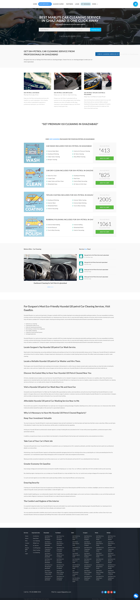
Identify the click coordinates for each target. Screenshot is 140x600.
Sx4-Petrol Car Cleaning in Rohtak (112, 549)
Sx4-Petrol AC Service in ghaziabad (48, 560)
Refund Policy (111, 599)
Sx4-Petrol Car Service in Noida (100, 537)
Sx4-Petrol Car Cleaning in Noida (100, 549)
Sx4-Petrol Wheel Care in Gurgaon (87, 555)
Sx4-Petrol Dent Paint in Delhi (76, 543)
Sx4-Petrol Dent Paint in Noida (99, 543)
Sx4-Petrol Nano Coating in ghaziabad (48, 572)
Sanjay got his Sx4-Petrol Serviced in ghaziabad (96, 269)
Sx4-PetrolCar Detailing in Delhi (76, 579)
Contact (27, 543)
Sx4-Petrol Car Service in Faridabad (60, 537)
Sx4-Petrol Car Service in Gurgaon (88, 537)
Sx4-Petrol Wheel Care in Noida (99, 555)
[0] (135, 3)
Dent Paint (35, 538)
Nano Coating (36, 550)
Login (26, 553)
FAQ (26, 540)
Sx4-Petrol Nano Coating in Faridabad (60, 572)
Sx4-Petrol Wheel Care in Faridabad (60, 555)
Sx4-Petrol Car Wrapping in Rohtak (112, 566)
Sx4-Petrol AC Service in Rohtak (111, 560)
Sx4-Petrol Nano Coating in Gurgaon (87, 572)
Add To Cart (104, 158)
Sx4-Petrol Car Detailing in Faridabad (60, 578)
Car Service (36, 536)
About (26, 538)
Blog (26, 545)
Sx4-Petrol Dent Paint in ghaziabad (48, 543)
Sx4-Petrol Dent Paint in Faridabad (60, 543)
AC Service (36, 545)
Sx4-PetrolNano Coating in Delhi (75, 573)
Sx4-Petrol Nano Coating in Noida (99, 572)
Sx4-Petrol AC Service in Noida (99, 560)
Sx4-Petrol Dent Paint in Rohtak (111, 543)
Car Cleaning (36, 540)
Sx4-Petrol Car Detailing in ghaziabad (48, 578)
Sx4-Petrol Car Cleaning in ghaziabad (48, 549)
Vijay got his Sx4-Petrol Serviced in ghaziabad (95, 262)
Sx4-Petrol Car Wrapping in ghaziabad (48, 566)
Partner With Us (27, 549)
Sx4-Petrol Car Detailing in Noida (100, 578)
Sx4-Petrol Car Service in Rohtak (112, 537)
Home (26, 536)
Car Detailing (36, 552)
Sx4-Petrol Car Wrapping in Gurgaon (88, 566)
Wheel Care (36, 543)
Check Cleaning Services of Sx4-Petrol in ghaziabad (108, 54)
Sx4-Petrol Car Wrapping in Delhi (76, 566)
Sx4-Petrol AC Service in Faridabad (60, 560)
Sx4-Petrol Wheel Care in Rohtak (111, 555)
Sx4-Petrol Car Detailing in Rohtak (112, 578)
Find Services (95, 30)
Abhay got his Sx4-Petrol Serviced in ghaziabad (96, 276)
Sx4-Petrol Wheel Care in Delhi (76, 555)
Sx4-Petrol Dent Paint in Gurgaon (87, 543)
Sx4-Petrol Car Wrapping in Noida (100, 566)
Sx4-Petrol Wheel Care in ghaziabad (48, 555)
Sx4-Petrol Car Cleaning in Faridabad (60, 549)
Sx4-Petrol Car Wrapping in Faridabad (60, 566)
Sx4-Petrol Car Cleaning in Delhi (76, 549)
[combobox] (53, 29)
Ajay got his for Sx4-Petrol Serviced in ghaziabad (96, 255)
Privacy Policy (103, 599)
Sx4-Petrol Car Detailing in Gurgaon (88, 578)
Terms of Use (95, 599)
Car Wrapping (36, 547)
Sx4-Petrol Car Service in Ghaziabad (48, 537)
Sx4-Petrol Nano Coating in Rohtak (111, 572)
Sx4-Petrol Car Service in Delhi (76, 537)
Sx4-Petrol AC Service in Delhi (76, 560)
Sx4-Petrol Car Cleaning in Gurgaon (88, 549)
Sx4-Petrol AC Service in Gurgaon (88, 560)
